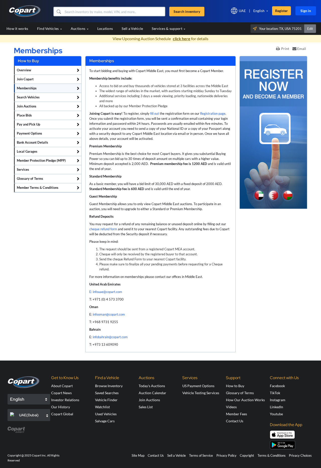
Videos (231, 407)
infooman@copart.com (109, 314)
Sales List (146, 407)
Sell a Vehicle (132, 28)
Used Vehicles (106, 414)
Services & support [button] (167, 28)
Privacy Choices (300, 455)
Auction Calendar (152, 393)
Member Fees (236, 414)
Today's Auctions (152, 386)
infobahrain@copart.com (110, 337)
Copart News (61, 393)
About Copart (62, 386)
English (259, 11)
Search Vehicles (28, 97)
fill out (154, 113)
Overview (24, 70)
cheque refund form (103, 229)
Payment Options (29, 133)
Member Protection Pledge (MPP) (41, 160)
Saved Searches (107, 393)
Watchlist (102, 407)
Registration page (212, 113)
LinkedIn (276, 407)
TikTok (275, 393)
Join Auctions (26, 106)
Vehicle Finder (106, 400)
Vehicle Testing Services (200, 393)
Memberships (27, 88)
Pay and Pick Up (28, 124)
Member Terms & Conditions (37, 188)
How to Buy (235, 386)
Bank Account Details (32, 142)
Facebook (277, 386)
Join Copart (25, 79)
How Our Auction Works (245, 400)
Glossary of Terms (30, 179)
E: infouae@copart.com (105, 292)
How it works (17, 28)
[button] (58, 11)
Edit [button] (310, 29)
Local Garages (27, 151)
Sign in (305, 11)
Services (23, 169)
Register (281, 11)
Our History (60, 407)
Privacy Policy (226, 455)
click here (181, 38)
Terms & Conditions (272, 455)
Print (285, 48)
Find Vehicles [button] (48, 28)
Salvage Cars (105, 421)
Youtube (276, 414)
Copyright (247, 455)
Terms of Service (201, 455)
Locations (105, 28)
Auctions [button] (78, 28)
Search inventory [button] (187, 11)
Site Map (138, 455)
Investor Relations (65, 400)
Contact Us (234, 421)
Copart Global (62, 414)
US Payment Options (198, 386)
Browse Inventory (109, 386)
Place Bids (24, 115)
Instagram (277, 400)
